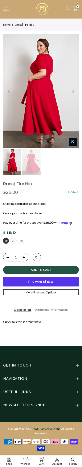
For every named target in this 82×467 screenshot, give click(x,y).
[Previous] (9, 91)
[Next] (73, 91)
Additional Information (51, 309)
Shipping (9, 203)
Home (7, 24)
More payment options (41, 292)
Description (22, 309)
